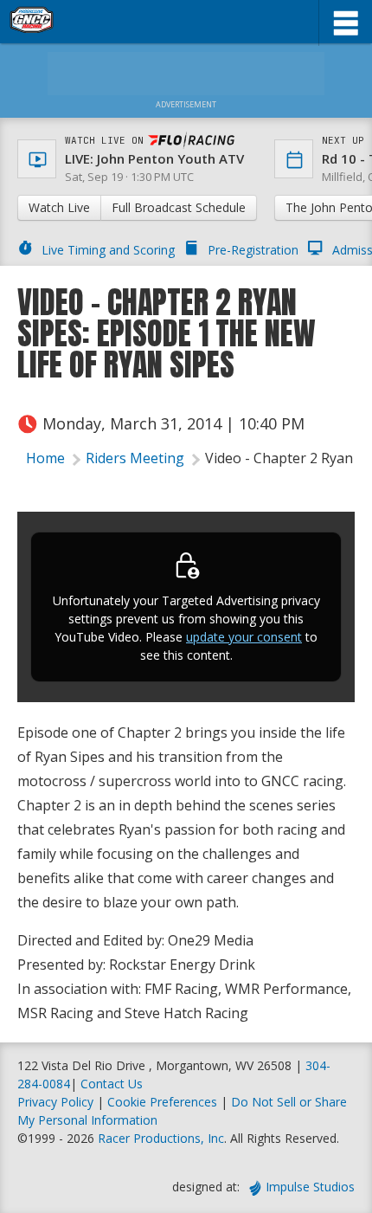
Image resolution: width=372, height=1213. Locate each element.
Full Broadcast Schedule (179, 207)
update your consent (244, 637)
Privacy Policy (55, 1102)
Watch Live (59, 207)
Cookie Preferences (164, 1102)
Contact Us (111, 1083)
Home (45, 458)
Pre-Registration (253, 250)
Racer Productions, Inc (161, 1138)
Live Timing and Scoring (108, 250)
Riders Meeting (135, 458)
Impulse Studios (310, 1186)
